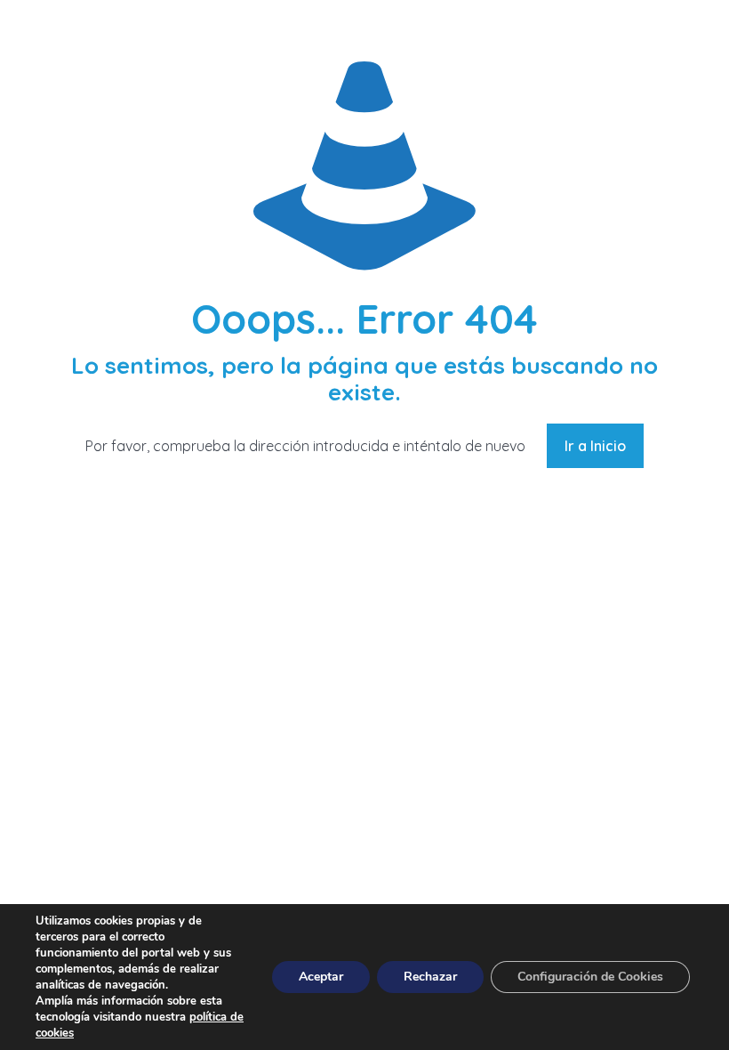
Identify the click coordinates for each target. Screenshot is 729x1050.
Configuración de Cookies (590, 976)
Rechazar (430, 976)
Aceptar (321, 976)
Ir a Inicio (595, 446)
